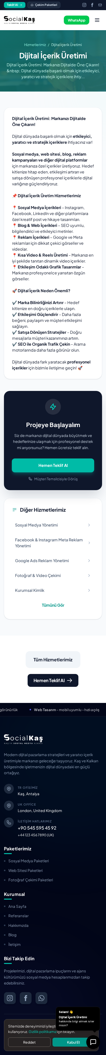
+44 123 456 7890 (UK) (36, 835)
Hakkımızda (18, 925)
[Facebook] (92, 5)
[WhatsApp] (41, 998)
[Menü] (97, 20)
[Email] (100, 5)
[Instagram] (84, 5)
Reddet (29, 1042)
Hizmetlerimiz (35, 44)
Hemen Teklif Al (53, 465)
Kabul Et (73, 1042)
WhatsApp (76, 20)
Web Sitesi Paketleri (25, 870)
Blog (12, 934)
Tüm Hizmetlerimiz (53, 659)
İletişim (14, 944)
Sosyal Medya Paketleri (28, 860)
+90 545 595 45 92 (37, 828)
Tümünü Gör (53, 605)
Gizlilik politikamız (42, 1031)
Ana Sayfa (17, 906)
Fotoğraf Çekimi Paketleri (30, 879)
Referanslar (18, 915)
